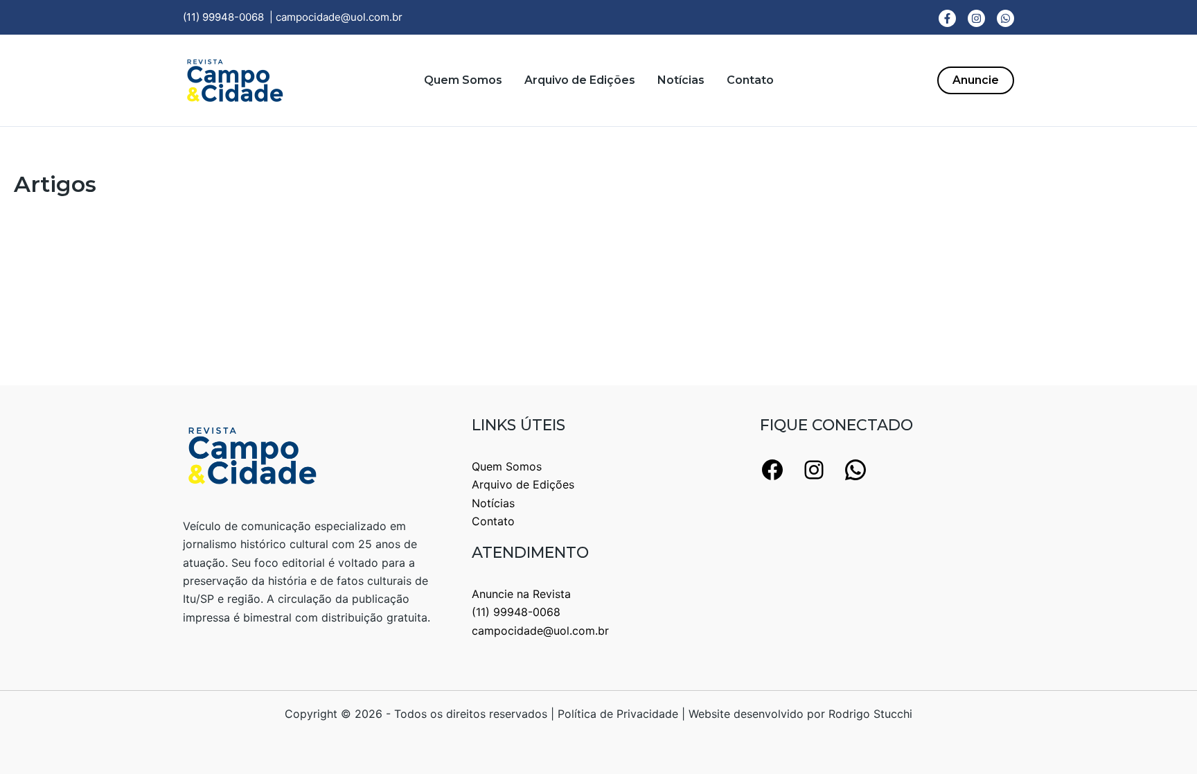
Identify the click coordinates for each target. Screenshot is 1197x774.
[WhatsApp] (1005, 18)
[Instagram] (976, 18)
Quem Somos (463, 80)
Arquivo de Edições (579, 80)
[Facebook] (947, 18)
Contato (750, 80)
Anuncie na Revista (521, 594)
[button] (975, 80)
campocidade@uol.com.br (339, 17)
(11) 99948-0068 (223, 17)
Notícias (680, 80)
